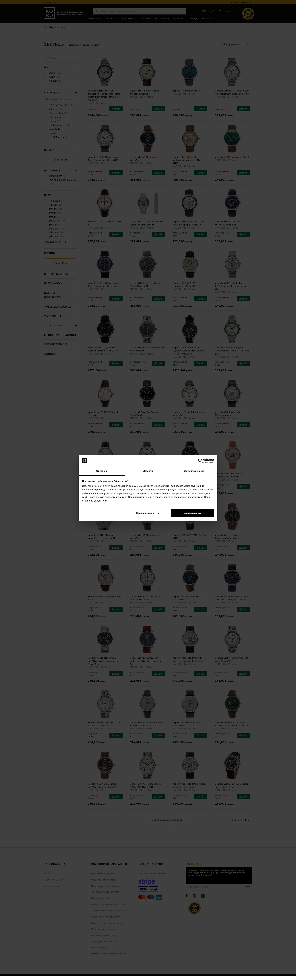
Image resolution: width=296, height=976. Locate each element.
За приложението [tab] (194, 471)
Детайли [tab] (148, 471)
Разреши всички (192, 513)
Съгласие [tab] (101, 471)
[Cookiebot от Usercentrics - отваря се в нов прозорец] (200, 461)
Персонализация (145, 513)
